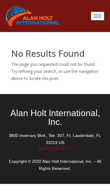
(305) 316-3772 (55, 148)
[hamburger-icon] (97, 16)
